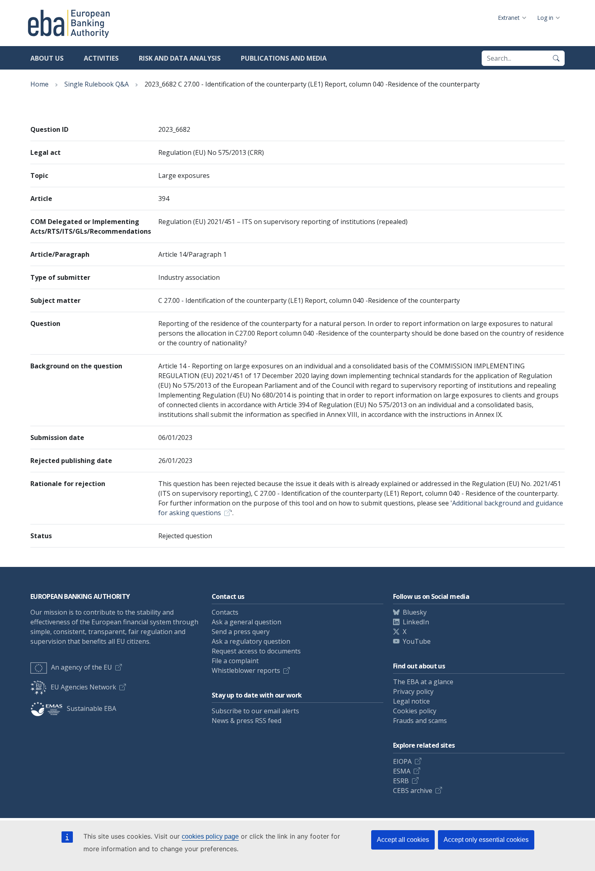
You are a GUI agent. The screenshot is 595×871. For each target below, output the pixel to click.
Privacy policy (413, 691)
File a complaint (235, 660)
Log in (545, 17)
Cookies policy (414, 710)
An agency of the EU (81, 667)
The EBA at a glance (423, 681)
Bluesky (415, 612)
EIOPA (402, 761)
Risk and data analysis (180, 58)
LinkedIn (416, 621)
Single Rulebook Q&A (96, 84)
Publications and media (284, 58)
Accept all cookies (403, 839)
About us (47, 58)
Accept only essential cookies (486, 839)
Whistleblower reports (246, 670)
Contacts (225, 612)
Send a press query (241, 631)
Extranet (509, 17)
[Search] (556, 58)
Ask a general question (246, 621)
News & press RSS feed (246, 720)
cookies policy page (210, 836)
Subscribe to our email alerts (255, 710)
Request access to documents (256, 651)
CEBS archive (412, 790)
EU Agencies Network (83, 687)
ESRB (401, 780)
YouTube (417, 641)
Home (39, 84)
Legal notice (411, 701)
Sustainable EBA (91, 708)
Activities (101, 58)
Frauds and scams (420, 720)
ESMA (401, 771)
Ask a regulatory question (251, 641)
